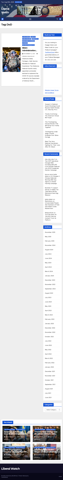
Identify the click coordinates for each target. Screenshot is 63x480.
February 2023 (49, 319)
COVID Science (26, 36)
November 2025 (50, 232)
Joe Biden (25, 42)
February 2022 (49, 363)
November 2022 (50, 332)
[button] (57, 19)
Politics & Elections (10, 429)
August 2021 (49, 389)
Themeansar (4, 477)
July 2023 (48, 297)
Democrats (35, 38)
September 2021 (50, 384)
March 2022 (49, 358)
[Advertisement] (54, 77)
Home (60, 476)
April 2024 (48, 267)
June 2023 (48, 302)
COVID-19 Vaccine (27, 38)
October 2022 (49, 336)
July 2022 (48, 341)
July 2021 (48, 393)
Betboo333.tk (49, 213)
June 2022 (48, 345)
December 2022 (50, 328)
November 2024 (50, 245)
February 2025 (49, 241)
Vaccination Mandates (28, 45)
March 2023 (49, 315)
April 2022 (48, 354)
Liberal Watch (10, 468)
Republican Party (20, 429)
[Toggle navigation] (30, 19)
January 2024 (49, 276)
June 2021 (48, 397)
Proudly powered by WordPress (9, 475)
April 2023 (48, 310)
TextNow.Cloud (49, 52)
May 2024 (48, 263)
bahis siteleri (49, 199)
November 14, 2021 (29, 53)
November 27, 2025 (11, 436)
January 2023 (49, 323)
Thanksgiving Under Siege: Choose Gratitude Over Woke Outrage (46, 451)
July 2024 (48, 254)
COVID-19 (33, 36)
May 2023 (48, 306)
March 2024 (49, 271)
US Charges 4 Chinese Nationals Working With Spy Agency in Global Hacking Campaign (52, 179)
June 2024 (48, 258)
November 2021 (50, 376)
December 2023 (50, 280)
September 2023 (50, 289)
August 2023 (49, 293)
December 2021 (50, 371)
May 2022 (48, 349)
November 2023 (50, 284)
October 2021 (49, 380)
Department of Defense (28, 40)
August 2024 (49, 249)
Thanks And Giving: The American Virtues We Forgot (52, 115)
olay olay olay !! (50, 159)
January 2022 (49, 367)
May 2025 (48, 236)
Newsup (25, 475)
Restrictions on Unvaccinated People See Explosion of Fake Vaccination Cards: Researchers (52, 204)
